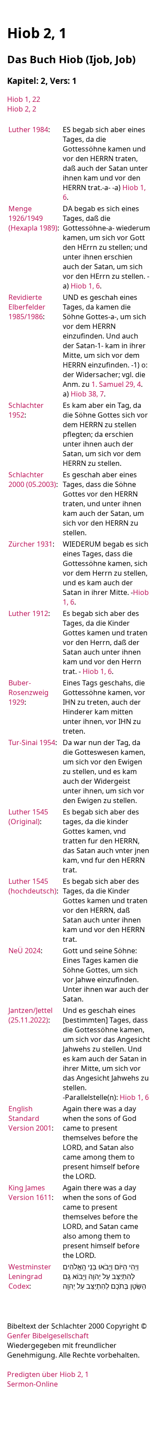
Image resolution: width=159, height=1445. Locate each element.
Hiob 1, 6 (85, 286)
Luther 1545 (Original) (28, 816)
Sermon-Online (32, 1384)
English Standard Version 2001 (30, 1118)
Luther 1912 (28, 613)
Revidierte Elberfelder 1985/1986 (26, 306)
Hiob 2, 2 (21, 109)
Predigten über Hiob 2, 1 (48, 1374)
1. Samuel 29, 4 (116, 384)
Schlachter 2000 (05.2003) (32, 479)
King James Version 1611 (30, 1192)
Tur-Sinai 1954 (31, 742)
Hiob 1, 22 (23, 99)
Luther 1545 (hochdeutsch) (32, 886)
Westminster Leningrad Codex (29, 1276)
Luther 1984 (28, 129)
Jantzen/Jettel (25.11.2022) (30, 1015)
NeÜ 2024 (24, 950)
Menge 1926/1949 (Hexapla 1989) (32, 218)
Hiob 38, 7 (87, 394)
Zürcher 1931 (30, 544)
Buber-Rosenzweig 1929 (28, 692)
